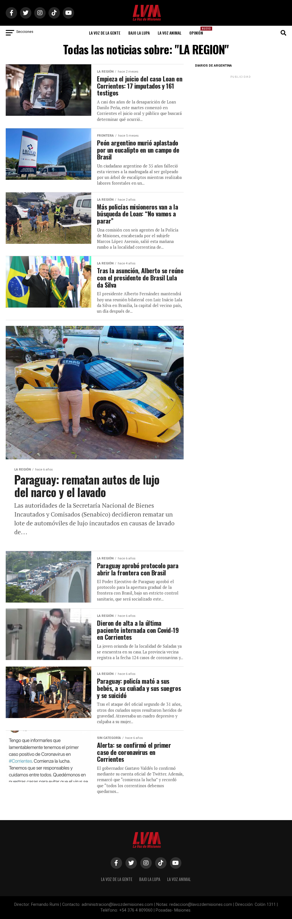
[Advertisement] (240, 115)
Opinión (197, 31)
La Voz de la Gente (104, 33)
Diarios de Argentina (213, 65)
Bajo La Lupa (139, 33)
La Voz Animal (169, 33)
